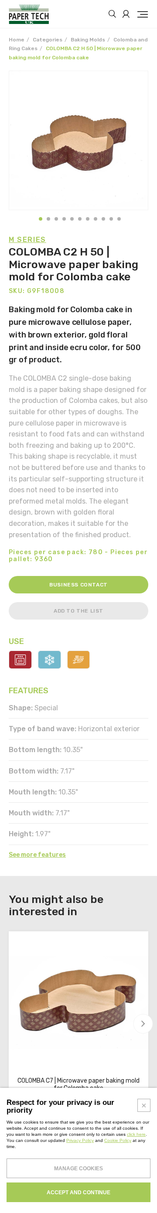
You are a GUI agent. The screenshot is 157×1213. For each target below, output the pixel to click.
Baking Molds (88, 40)
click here (136, 1134)
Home (16, 40)
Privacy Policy (80, 1140)
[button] (40, 219)
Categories (47, 40)
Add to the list (78, 611)
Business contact (78, 585)
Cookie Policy (117, 1140)
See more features (37, 855)
